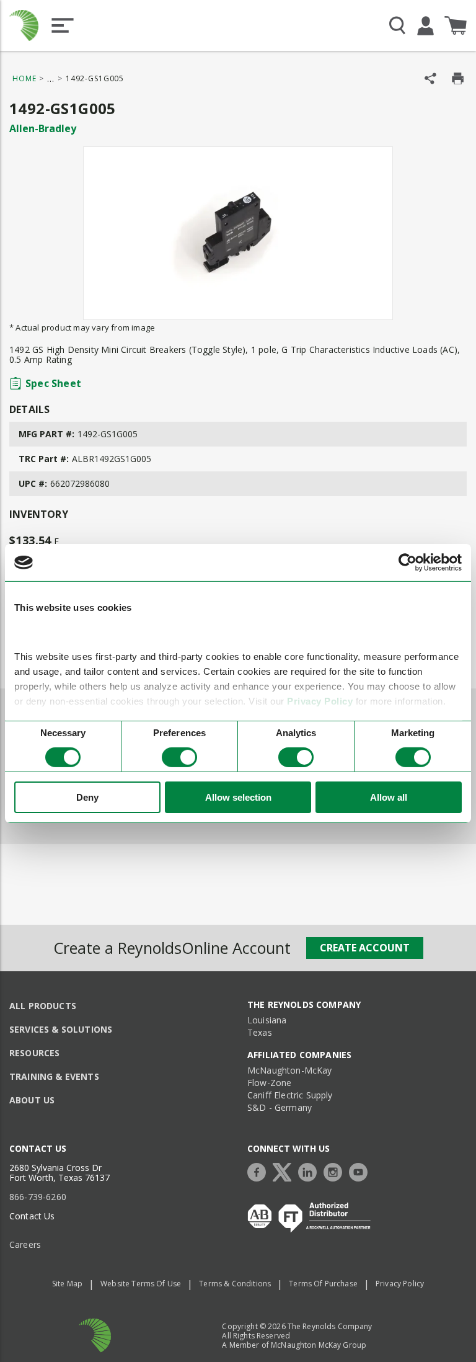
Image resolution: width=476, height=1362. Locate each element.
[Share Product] (430, 78)
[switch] (179, 757)
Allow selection (238, 797)
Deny (87, 797)
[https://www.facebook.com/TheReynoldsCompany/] (259, 1171)
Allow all (388, 797)
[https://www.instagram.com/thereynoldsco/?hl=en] (336, 1171)
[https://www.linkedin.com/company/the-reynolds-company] (310, 1171)
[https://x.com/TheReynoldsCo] (285, 1171)
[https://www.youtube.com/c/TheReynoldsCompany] (361, 1171)
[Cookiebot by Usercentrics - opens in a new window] (407, 562)
